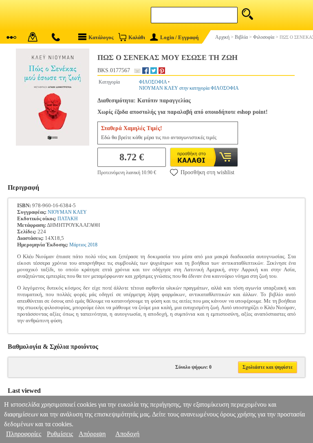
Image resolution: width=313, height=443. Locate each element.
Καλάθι (136, 37)
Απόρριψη (92, 433)
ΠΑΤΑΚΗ (67, 219)
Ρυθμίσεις (60, 433)
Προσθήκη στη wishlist (207, 172)
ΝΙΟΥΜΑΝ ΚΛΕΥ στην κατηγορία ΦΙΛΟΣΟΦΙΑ (189, 88)
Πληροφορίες (23, 433)
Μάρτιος (77, 245)
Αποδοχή (127, 433)
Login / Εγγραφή (179, 37)
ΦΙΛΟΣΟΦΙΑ (153, 82)
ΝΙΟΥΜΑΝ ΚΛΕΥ (67, 212)
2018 (92, 245)
